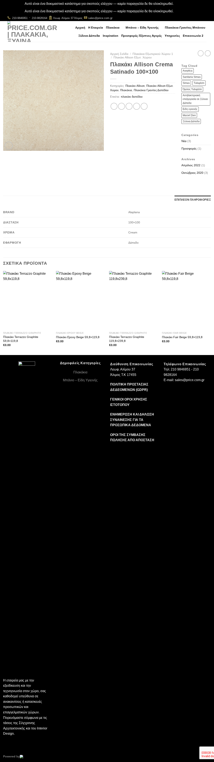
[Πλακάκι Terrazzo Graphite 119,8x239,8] (133, 300)
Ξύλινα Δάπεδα (89, 35)
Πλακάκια (113, 27)
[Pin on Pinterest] (136, 106)
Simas (186, 83)
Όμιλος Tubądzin (192, 89)
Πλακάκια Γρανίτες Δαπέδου (151, 90)
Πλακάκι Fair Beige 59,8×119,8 (182, 337)
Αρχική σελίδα (119, 53)
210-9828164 (39, 18)
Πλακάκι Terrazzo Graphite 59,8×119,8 (20, 339)
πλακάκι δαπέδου (132, 96)
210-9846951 (20, 18)
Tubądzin (199, 83)
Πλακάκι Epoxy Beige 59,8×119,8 (77, 337)
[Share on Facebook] (114, 106)
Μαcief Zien (189, 115)
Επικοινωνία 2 (193, 35)
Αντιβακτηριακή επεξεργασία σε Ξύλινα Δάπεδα (195, 99)
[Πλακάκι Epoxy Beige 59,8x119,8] (80, 300)
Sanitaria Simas (192, 77)
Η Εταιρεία (95, 27)
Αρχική (80, 27)
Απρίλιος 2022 (190, 165)
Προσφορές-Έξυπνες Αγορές (141, 35)
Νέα (183, 141)
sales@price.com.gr (100, 18)
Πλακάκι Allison (135, 85)
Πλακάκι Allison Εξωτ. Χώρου (132, 57)
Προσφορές (189, 148)
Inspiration (110, 35)
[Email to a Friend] (129, 106)
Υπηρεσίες (172, 35)
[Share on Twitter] (121, 106)
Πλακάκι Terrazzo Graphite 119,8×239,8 (126, 339)
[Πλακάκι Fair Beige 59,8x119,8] (186, 300)
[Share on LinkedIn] (144, 106)
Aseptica (187, 70)
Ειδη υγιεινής (190, 109)
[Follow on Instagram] (198, 18)
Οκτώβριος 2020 (192, 172)
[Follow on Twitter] (204, 18)
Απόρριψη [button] (181, 3)
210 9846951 (180, 369)
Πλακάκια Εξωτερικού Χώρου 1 (152, 53)
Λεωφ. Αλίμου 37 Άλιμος (67, 18)
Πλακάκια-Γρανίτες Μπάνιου (185, 27)
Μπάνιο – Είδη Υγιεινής (142, 27)
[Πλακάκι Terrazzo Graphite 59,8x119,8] (27, 300)
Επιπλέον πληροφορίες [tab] (193, 199)
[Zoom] (9, 146)
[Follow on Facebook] (192, 18)
